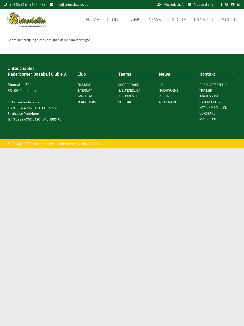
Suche (229, 19)
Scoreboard (128, 84)
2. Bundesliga (129, 96)
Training (84, 84)
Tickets (177, 19)
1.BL (162, 84)
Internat (84, 90)
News (154, 19)
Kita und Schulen (213, 107)
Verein (164, 96)
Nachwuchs (168, 90)
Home (92, 19)
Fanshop (204, 19)
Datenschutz (210, 102)
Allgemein (167, 102)
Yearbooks (86, 102)
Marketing (208, 119)
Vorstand (207, 113)
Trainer (205, 90)
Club (112, 19)
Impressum (208, 96)
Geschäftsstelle (213, 84)
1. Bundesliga (129, 90)
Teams (133, 19)
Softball (125, 102)
